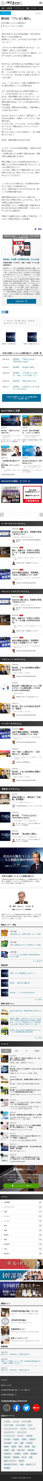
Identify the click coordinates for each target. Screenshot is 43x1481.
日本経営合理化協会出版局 (8, 474)
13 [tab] (40, 512)
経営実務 (7, 1457)
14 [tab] (14, 515)
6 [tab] (18, 512)
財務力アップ (30, 1464)
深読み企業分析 (18, 693)
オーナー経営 (8, 1425)
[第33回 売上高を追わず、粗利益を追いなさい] (32, 451)
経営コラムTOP (6, 1385)
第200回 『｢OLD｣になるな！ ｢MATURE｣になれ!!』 (25, 816)
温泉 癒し (21, 1450)
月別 (16, 1051)
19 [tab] (29, 515)
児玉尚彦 (29, 1443)
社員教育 (17, 1454)
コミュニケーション (10, 1429)
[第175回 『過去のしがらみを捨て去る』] (11, 420)
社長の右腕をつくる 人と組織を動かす (13, 23)
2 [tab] (6, 512)
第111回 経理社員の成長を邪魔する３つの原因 (26, 1115)
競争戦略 (34, 1454)
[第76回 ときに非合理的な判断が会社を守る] (5, 669)
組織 (22, 1230)
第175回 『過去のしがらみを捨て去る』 (10, 431)
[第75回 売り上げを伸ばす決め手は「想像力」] (5, 708)
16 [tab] (20, 515)
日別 (6, 1051)
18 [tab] (26, 515)
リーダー (34, 8)
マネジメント (5, 13)
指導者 (14, 1446)
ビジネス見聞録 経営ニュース (23, 802)
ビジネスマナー (9, 1432)
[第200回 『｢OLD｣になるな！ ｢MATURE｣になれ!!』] (5, 817)
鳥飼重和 (7, 1468)
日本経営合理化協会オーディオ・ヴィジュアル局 (28, 806)
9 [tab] (28, 512)
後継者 (6, 1446)
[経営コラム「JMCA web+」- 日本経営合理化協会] (13, 3)
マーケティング (19, 8)
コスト (30, 1425)
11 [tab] (34, 512)
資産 (27, 8)
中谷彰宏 (16, 1439)
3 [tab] (9, 512)
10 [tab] (31, 512)
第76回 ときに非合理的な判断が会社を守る (26, 669)
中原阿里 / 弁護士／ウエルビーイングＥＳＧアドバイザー (25, 1095)
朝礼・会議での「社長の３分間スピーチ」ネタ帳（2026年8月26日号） (26, 552)
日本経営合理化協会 (9, 1394)
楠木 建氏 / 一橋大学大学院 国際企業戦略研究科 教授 (24, 1084)
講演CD (21, 1461)
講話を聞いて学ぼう (10, 1464)
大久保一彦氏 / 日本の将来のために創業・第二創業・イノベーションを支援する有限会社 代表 (25, 1107)
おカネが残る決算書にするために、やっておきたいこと (33, 466)
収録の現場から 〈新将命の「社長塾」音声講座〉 (26, 798)
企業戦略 (9, 8)
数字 (22, 1225)
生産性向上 (7, 1454)
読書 (30, 1457)
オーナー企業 (26, 1421)
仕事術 (24, 1439)
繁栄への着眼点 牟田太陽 (22, 673)
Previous (2, 515)
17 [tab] (23, 515)
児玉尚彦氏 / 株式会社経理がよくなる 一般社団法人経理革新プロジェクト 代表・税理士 (25, 1118)
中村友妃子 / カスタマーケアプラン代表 (21, 1129)
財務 (21, 1464)
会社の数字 (7, 1443)
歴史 (33, 1446)
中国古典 (29, 1436)
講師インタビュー (10, 1461)
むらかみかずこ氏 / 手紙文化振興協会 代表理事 (23, 1140)
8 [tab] (25, 512)
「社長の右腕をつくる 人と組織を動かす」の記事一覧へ (21, 398)
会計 (16, 1443)
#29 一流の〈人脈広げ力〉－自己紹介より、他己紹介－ (26, 753)
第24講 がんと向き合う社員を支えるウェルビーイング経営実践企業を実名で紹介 (25, 1091)
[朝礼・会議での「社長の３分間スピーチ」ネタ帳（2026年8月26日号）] (5, 552)
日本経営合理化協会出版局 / (18, 1161)
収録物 (37, 1051)
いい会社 (7, 1421)
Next (41, 515)
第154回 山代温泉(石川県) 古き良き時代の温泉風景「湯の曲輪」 (25, 1147)
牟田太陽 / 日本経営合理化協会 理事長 (26, 583)
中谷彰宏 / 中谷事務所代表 (23, 762)
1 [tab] (3, 512)
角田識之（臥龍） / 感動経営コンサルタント (27, 563)
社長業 (25, 1454)
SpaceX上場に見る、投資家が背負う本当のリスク (26, 533)
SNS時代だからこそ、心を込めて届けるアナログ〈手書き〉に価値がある (25, 1137)
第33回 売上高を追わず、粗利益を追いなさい (32, 462)
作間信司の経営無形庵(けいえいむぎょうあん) (32, 436)
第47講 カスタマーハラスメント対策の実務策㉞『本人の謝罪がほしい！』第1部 (25, 1126)
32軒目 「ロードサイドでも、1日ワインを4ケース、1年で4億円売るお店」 (25, 1103)
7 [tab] (21, 512)
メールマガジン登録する (22, 1186)
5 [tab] (15, 512)
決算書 (6, 1450)
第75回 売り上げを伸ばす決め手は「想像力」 (26, 707)
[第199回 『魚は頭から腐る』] (5, 835)
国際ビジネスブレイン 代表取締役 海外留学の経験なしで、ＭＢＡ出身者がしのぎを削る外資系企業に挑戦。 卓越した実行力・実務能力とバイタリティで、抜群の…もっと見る (21, 916)
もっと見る (37, 961)
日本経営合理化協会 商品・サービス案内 (15, 1390)
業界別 (22, 1235)
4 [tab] (12, 512)
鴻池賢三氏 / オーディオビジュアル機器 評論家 (23, 1073)
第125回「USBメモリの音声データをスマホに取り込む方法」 (26, 1070)
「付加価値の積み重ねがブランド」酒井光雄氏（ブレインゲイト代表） (10, 464)
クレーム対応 (20, 1425)
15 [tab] (17, 515)
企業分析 (32, 1439)
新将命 (21, 26)
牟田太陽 (31, 1450)
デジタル (23, 1429)
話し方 (24, 1457)
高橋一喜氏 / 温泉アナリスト (18, 1151)
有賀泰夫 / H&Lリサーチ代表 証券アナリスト (27, 696)
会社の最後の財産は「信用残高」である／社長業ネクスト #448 (26, 574)
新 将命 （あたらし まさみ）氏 (24, 321)
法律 (13, 1450)
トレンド (22, 1221)
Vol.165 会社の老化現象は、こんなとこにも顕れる (31, 431)
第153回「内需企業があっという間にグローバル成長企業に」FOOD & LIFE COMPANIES (26, 688)
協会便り (22, 1253)
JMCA (20, 1477)
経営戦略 (16, 1457)
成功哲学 (22, 1244)
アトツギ (16, 1421)
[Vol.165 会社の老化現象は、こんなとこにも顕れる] (32, 420)
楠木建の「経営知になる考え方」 (24, 537)
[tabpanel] (11, 496)
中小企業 (7, 1439)
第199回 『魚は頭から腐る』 (25, 834)
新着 (3, 8)
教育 (22, 1239)
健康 (21, 1443)
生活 (22, 1249)
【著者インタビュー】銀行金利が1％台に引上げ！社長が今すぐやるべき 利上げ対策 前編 (25, 1158)
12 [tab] (37, 512)
